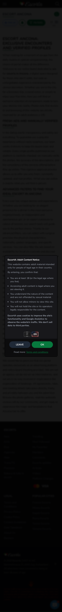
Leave (20, 344)
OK (42, 344)
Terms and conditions (37, 352)
